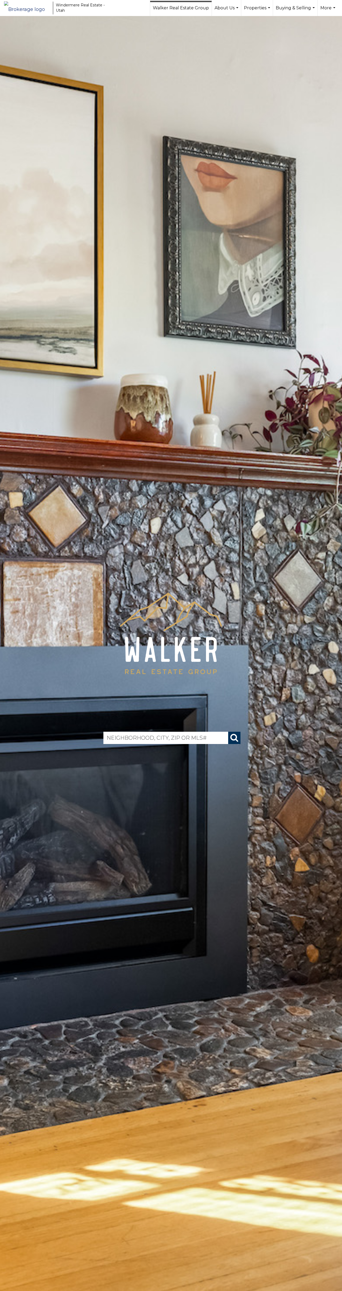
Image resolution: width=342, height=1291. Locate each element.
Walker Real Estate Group (181, 7)
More (328, 10)
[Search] (234, 738)
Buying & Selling (296, 10)
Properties (257, 10)
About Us (227, 10)
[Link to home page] (27, 8)
